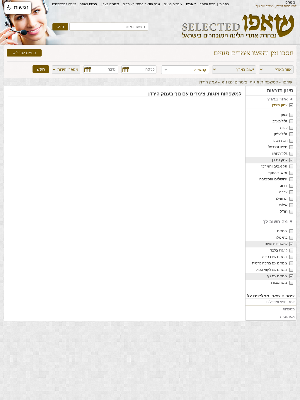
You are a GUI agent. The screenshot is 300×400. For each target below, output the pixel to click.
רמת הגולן (280, 141)
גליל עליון (280, 134)
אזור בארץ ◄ (280, 98)
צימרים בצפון (110, 4)
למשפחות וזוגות (276, 244)
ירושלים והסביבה (273, 179)
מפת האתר (208, 4)
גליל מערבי (279, 121)
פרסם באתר (88, 4)
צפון (284, 115)
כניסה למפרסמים (64, 4)
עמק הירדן (279, 105)
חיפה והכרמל (277, 147)
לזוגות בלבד (278, 250)
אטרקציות (287, 316)
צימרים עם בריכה (274, 257)
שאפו (287, 82)
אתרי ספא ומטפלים (280, 302)
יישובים (191, 4)
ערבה (283, 192)
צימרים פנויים (173, 4)
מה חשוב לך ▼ (278, 221)
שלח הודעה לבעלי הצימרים (141, 4)
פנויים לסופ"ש (24, 53)
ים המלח (281, 198)
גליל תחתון (279, 153)
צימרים (290, 2)
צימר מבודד (278, 283)
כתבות (224, 4)
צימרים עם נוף (277, 276)
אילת (283, 205)
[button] (17, 8)
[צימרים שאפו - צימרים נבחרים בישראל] (238, 40)
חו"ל (283, 211)
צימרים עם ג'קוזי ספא (271, 270)
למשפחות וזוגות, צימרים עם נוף (250, 82)
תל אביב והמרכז (274, 166)
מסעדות (289, 309)
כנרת (283, 128)
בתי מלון (281, 237)
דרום (283, 186)
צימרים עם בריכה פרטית (269, 263)
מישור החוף (277, 173)
